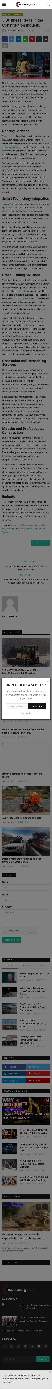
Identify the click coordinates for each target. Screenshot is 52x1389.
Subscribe (37, 706)
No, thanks (26, 713)
